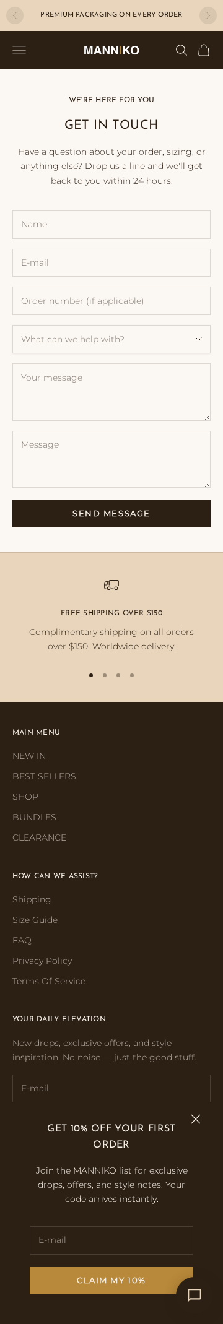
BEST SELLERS (44, 776)
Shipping (31, 899)
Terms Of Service (48, 981)
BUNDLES (34, 817)
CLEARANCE (39, 837)
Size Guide (35, 919)
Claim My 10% (111, 1280)
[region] (111, 616)
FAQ (22, 940)
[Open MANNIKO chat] (194, 1295)
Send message (111, 513)
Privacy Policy (42, 960)
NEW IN (29, 755)
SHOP (25, 796)
